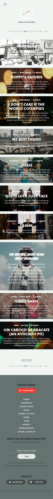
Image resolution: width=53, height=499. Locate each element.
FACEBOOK (17, 482)
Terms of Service (35, 465)
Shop (26, 410)
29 (41, 31)
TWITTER (39, 482)
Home (26, 399)
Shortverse (26, 406)
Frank (26, 225)
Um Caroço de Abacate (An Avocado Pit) (27, 331)
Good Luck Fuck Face (26, 196)
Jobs (26, 421)
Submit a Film (26, 413)
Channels (26, 403)
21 (16, 31)
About (26, 424)
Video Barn (26, 301)
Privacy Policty (33, 491)
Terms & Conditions (45, 491)
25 (28, 31)
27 (35, 31)
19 (10, 31)
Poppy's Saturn (26, 77)
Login (21, 432)
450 (46, 31)
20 (13, 31)
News (26, 417)
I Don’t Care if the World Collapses (27, 106)
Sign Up (30, 432)
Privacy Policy (18, 465)
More (26, 360)
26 (31, 31)
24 (25, 31)
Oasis (26, 165)
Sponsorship (26, 428)
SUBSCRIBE (28, 390)
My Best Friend (26, 139)
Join (26, 456)
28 (38, 31)
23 (22, 31)
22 (19, 31)
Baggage (26, 48)
